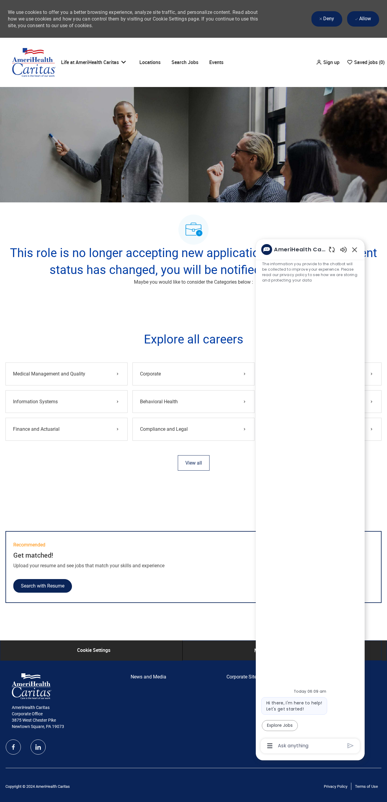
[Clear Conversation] (331, 249)
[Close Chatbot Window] (355, 249)
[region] (310, 497)
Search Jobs (184, 62)
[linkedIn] (38, 747)
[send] (350, 745)
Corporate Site (241, 677)
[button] (328, 62)
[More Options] (270, 745)
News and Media (148, 677)
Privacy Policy (335, 786)
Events (216, 62)
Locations (150, 62)
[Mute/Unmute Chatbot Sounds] (343, 249)
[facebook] (13, 747)
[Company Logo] (34, 62)
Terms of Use (366, 786)
